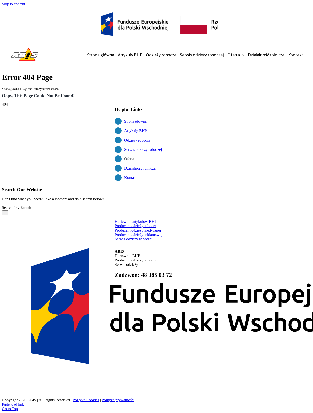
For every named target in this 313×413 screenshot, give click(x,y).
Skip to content (13, 4)
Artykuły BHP (135, 131)
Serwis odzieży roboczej (143, 149)
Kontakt (130, 178)
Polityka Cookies (86, 400)
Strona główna (10, 89)
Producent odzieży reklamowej (138, 235)
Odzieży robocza (137, 140)
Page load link (13, 404)
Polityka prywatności (118, 400)
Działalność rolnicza (140, 168)
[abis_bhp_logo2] (24, 49)
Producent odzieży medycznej (138, 230)
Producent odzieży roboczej (136, 226)
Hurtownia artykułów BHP (136, 221)
